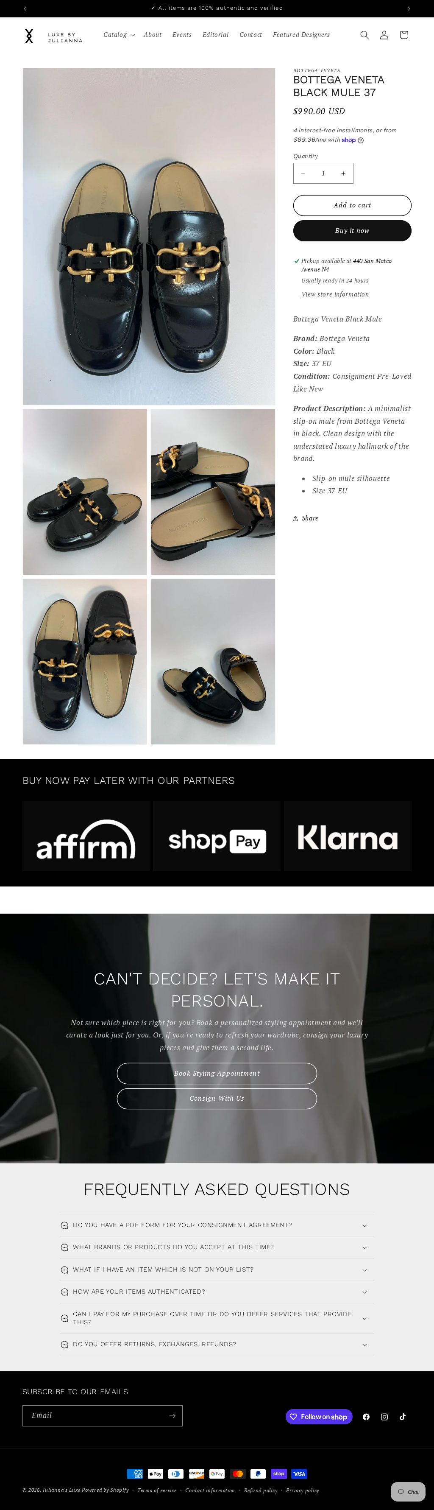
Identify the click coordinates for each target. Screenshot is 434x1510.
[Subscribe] (172, 1415)
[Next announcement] (409, 8)
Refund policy (261, 1490)
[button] (118, 34)
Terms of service (157, 1490)
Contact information (210, 1490)
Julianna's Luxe (61, 1490)
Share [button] (310, 518)
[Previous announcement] (25, 8)
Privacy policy (302, 1490)
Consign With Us (217, 1098)
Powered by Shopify (105, 1490)
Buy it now (352, 230)
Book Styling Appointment (216, 1072)
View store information (335, 294)
